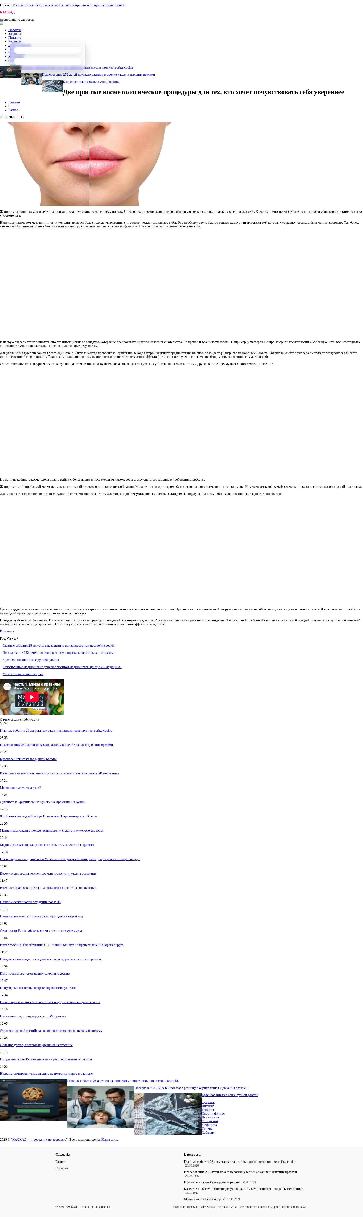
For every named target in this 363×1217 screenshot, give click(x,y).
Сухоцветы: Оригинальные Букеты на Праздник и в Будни (42, 802)
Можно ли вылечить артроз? (23, 674)
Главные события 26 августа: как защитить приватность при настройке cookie (69, 5)
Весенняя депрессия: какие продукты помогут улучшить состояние (48, 873)
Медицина (209, 1125)
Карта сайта (109, 1139)
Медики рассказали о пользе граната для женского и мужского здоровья (51, 830)
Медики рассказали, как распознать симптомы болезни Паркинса (47, 845)
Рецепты (14, 41)
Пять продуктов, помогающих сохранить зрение (35, 973)
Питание (14, 37)
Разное (13, 110)
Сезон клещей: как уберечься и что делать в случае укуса (41, 930)
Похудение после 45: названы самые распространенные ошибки (46, 1059)
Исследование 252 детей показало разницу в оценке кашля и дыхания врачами (98, 74)
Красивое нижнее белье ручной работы (91, 81)
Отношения (210, 1121)
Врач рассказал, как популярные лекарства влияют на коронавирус (48, 887)
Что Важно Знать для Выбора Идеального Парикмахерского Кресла (48, 816)
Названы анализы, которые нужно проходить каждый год (41, 916)
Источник (7, 631)
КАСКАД (7, 12)
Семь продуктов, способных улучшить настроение (36, 1045)
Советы (207, 1128)
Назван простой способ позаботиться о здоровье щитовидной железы (50, 1002)
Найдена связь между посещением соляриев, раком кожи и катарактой (50, 959)
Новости (14, 30)
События (208, 1132)
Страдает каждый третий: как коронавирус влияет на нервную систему (51, 1030)
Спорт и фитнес (213, 1113)
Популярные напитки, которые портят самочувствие (38, 988)
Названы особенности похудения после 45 (30, 902)
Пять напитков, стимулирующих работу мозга (33, 1016)
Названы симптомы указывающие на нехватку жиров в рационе (46, 1073)
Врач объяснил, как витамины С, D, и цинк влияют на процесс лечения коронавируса (62, 945)
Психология (210, 1117)
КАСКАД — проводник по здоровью (39, 1139)
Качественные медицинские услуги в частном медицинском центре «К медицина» (62, 667)
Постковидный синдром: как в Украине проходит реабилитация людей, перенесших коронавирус (70, 859)
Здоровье (14, 34)
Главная (14, 102)
